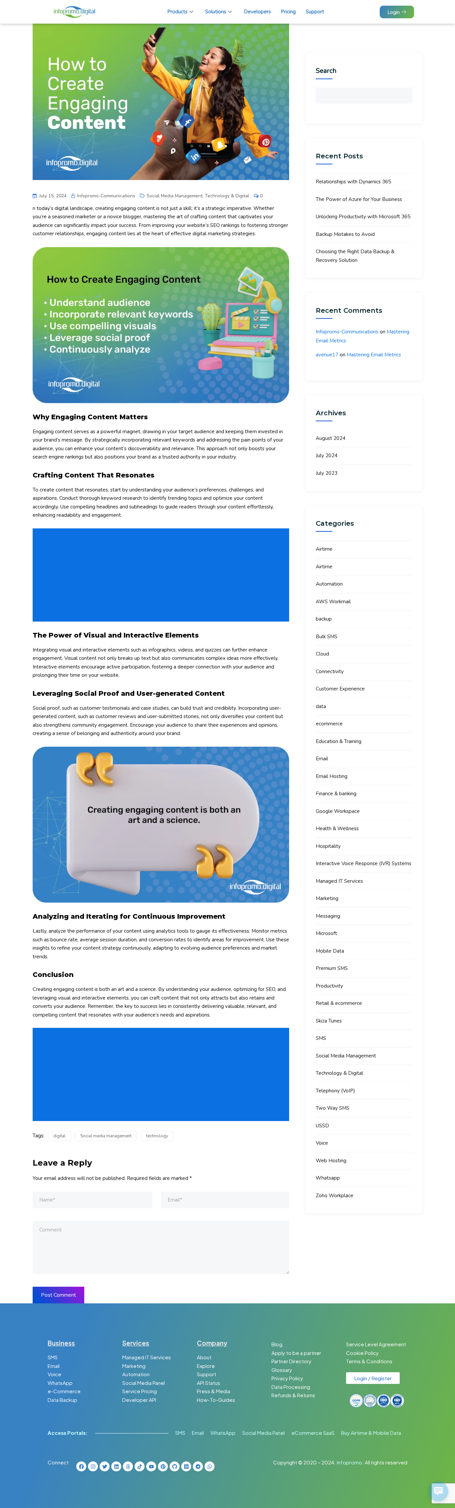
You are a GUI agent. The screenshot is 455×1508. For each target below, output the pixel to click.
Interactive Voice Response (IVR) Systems (363, 863)
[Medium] (186, 1466)
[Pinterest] (163, 1466)
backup (324, 619)
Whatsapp (328, 1178)
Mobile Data (330, 951)
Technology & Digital (227, 196)
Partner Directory (291, 1361)
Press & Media (213, 1391)
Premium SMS (332, 968)
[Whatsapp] (210, 1466)
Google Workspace (338, 811)
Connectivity (330, 671)
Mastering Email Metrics (374, 354)
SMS (321, 1038)
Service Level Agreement (376, 1344)
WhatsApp (60, 1383)
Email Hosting (331, 776)
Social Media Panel (143, 1383)
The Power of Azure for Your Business (359, 199)
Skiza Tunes (329, 1021)
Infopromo (349, 1462)
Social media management (106, 1136)
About (204, 1357)
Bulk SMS (326, 636)
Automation (329, 584)
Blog (276, 1344)
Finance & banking (336, 793)
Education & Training (338, 741)
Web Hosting (331, 1160)
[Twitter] (105, 1466)
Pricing (288, 11)
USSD (322, 1125)
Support (315, 11)
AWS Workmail (333, 601)
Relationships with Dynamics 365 (353, 181)
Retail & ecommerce (339, 1003)
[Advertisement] (162, 575)
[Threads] (128, 1466)
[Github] (175, 1466)
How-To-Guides (216, 1400)
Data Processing (290, 1387)
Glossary (281, 1370)
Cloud (322, 654)
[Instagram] (93, 1466)
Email (322, 758)
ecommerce (329, 723)
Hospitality (328, 846)
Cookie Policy (362, 1353)
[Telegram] (198, 1466)
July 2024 (326, 455)
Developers (257, 11)
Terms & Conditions (369, 1361)
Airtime (324, 549)
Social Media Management (175, 196)
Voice (322, 1143)
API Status (208, 1383)
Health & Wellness (337, 828)
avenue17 (327, 354)
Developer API (139, 1400)
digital (59, 1136)
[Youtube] (151, 1466)
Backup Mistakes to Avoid (345, 234)
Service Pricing (139, 1391)
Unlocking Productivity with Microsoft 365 (363, 216)
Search (326, 71)
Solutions (215, 11)
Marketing (327, 898)
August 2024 (330, 438)
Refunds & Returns (293, 1395)
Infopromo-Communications (347, 331)
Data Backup (62, 1400)
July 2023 (326, 473)
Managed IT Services (339, 881)
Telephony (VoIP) (335, 1090)
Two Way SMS (332, 1108)
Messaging (328, 916)
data (321, 706)
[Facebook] (81, 1466)
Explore (206, 1366)
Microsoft (326, 933)
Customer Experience (340, 688)
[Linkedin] (116, 1466)
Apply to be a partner (296, 1353)
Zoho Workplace (334, 1195)
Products (177, 11)
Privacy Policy (287, 1378)
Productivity (329, 986)
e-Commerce (64, 1391)
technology (157, 1136)
